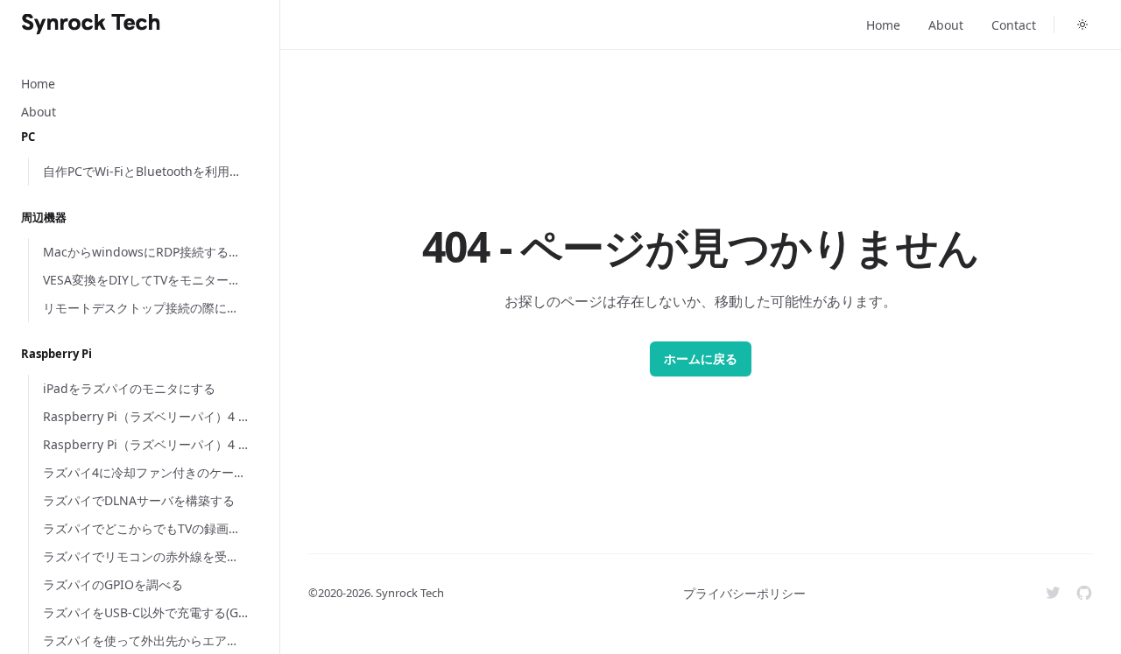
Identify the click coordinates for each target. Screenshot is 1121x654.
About (945, 25)
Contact (1013, 25)
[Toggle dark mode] (1082, 24)
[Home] (91, 24)
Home (883, 25)
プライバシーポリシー (744, 593)
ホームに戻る (700, 358)
